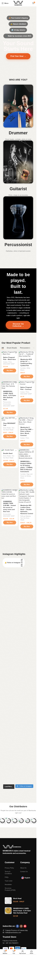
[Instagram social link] (21, 926)
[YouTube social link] (25, 926)
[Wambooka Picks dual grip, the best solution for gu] (18, 623)
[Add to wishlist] (16, 353)
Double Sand (7, 453)
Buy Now (10, 370)
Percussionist (18, 244)
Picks (10, 362)
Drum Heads (7, 428)
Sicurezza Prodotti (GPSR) (10, 889)
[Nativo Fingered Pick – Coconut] (27, 383)
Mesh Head (17, 898)
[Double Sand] (10, 450)
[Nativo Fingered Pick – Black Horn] (10, 353)
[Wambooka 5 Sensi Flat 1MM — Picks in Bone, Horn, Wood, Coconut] (27, 421)
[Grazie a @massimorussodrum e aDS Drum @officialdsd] (18, 651)
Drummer (18, 132)
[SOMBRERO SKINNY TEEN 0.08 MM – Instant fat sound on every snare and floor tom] (10, 494)
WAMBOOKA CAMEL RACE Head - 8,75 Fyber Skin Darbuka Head (22, 910)
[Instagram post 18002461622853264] (18, 781)
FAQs (6, 877)
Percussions (7, 402)
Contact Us (24, 871)
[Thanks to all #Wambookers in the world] (18, 777)
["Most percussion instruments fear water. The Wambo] (18, 602)
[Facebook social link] (17, 926)
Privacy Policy (9, 868)
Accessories (7, 404)
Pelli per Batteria (25, 516)
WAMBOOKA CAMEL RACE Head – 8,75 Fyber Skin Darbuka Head (9, 395)
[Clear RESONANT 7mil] (10, 419)
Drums (22, 370)
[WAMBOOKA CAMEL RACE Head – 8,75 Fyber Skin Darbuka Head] (10, 385)
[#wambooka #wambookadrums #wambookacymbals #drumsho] (18, 693)
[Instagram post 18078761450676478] (18, 578)
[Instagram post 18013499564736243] (18, 574)
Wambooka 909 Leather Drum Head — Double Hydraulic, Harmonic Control (26, 509)
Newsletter (8, 884)
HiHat (28, 368)
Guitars (5, 362)
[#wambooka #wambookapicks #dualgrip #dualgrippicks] (18, 762)
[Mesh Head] (8, 900)
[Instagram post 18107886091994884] (18, 581)
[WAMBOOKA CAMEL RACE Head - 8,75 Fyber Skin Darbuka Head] (8, 912)
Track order (8, 881)
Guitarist (18, 188)
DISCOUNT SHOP (9, 364)
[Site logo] (18, 3)
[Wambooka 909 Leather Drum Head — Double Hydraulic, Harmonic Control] (27, 496)
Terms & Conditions (8, 872)
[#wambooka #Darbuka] (18, 585)
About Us (23, 868)
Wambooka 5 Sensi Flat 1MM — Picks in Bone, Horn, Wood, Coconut (26, 431)
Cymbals (23, 368)
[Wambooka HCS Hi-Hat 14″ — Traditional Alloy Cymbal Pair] (27, 354)
